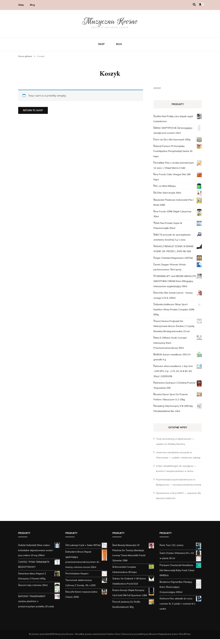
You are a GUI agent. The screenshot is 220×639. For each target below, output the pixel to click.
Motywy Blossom (149, 634)
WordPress (185, 634)
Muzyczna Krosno (110, 21)
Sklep (21, 4)
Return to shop (33, 110)
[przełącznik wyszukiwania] (194, 4)
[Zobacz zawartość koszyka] (200, 4)
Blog (32, 4)
